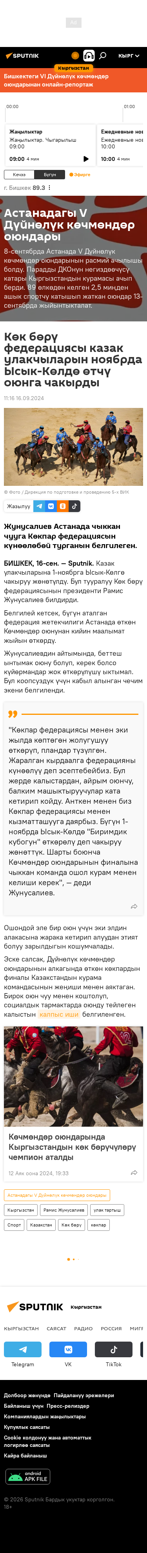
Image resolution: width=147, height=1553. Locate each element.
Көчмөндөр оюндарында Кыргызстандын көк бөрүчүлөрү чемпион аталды (72, 1146)
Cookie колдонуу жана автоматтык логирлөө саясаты (47, 1441)
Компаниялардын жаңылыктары (45, 1416)
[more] (134, 906)
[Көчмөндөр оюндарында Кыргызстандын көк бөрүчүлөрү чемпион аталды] (73, 1076)
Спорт (14, 1225)
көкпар (98, 1225)
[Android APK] (27, 1477)
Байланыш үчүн (24, 1405)
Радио (83, 1328)
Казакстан (41, 1225)
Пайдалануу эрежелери (84, 1395)
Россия (111, 1328)
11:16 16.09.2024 (24, 398)
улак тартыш (107, 1210)
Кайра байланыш (25, 1455)
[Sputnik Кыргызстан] (23, 58)
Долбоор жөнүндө (27, 1395)
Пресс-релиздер (68, 1405)
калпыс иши (59, 1014)
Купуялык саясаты (27, 1426)
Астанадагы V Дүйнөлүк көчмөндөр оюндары (57, 1195)
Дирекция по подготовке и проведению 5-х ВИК (77, 492)
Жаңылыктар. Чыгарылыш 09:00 (42, 143)
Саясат (56, 1328)
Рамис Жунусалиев (64, 1210)
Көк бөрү (72, 1225)
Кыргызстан (20, 1210)
